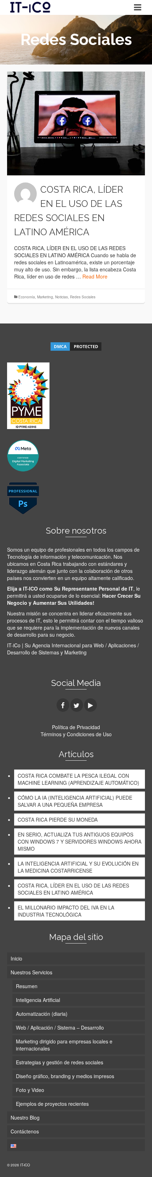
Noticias (61, 296)
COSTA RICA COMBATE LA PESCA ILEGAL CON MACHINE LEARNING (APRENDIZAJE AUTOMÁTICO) (78, 779)
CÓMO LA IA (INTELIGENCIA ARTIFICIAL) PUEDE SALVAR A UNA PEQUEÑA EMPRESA (75, 801)
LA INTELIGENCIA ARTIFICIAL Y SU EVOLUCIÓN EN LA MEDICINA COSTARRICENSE (78, 867)
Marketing (45, 296)
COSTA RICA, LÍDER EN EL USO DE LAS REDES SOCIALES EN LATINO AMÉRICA (73, 889)
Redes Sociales (82, 296)
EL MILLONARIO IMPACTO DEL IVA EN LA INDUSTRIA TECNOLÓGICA (66, 911)
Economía (26, 296)
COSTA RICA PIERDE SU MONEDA (58, 819)
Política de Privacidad (76, 727)
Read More (94, 276)
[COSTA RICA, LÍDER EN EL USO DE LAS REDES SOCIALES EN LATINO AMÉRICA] (76, 123)
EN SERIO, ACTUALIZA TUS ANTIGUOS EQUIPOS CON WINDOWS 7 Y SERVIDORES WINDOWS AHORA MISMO (79, 841)
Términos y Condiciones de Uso (76, 734)
